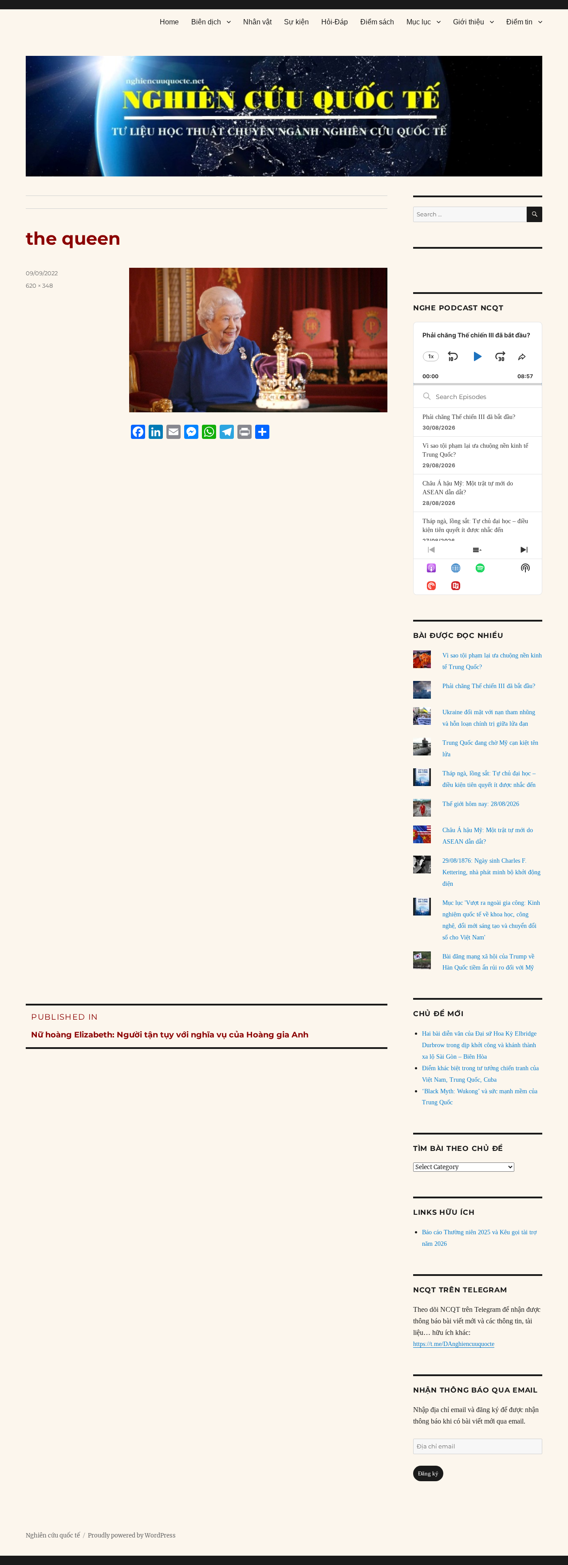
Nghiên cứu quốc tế (53, 1535)
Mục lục (418, 22)
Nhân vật (257, 22)
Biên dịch (206, 22)
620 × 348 (39, 285)
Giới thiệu (468, 22)
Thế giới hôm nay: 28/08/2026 (480, 804)
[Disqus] (206, 615)
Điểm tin (519, 22)
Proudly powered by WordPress (132, 1535)
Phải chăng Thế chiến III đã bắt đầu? (468, 417)
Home (169, 22)
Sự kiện (296, 22)
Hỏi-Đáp (334, 22)
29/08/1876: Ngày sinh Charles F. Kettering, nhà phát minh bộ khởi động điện (491, 872)
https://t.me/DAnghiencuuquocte (453, 1344)
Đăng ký (428, 1473)
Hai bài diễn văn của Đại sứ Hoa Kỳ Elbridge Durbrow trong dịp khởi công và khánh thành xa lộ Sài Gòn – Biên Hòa (479, 1045)
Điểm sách (377, 22)
